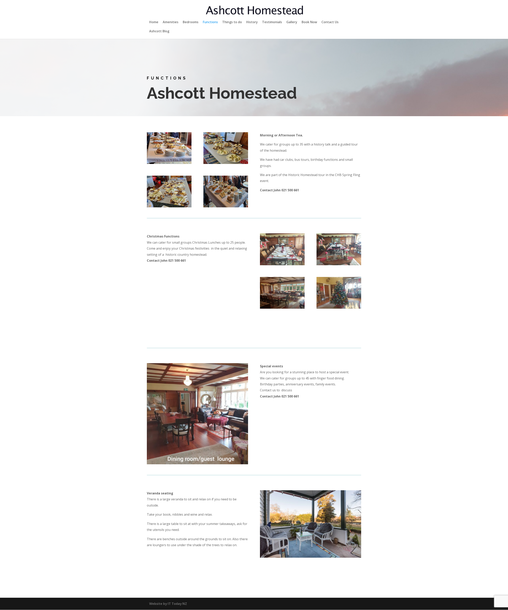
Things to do (232, 22)
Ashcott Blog (159, 31)
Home (153, 22)
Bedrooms (190, 22)
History (252, 22)
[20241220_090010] (339, 264)
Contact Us (330, 22)
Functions (210, 22)
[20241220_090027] (282, 307)
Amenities (170, 22)
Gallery (291, 22)
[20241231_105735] (169, 163)
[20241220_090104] (339, 307)
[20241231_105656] (169, 206)
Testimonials (272, 22)
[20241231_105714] (225, 163)
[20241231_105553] (225, 206)
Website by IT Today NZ (168, 603)
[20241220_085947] (282, 264)
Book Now (309, 22)
